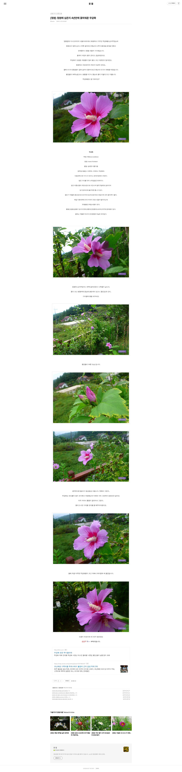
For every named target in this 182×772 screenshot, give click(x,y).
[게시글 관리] (61, 681)
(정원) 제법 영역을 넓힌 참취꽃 (60, 690)
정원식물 (61, 687)
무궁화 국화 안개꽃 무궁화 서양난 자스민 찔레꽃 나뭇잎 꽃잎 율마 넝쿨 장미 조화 (82, 655)
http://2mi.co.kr (59, 650)
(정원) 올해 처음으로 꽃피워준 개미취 (61, 699)
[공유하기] (58, 681)
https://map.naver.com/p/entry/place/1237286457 (69, 663)
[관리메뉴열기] (178, 3)
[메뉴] (5, 4)
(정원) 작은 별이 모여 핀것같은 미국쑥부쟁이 (63, 695)
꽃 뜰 (91, 4)
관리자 (97, 768)
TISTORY (91, 768)
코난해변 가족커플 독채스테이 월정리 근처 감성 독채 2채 (76, 666)
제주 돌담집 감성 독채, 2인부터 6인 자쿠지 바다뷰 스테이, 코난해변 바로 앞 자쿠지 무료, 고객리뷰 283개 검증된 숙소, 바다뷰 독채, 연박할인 (84, 670)
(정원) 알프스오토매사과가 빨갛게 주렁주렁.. (63, 693)
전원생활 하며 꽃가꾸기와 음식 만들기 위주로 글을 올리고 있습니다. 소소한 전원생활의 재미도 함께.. (79, 754)
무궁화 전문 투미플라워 (63, 653)
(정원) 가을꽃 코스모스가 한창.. (60, 697)
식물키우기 (55, 687)
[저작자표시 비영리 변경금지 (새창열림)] (73, 681)
